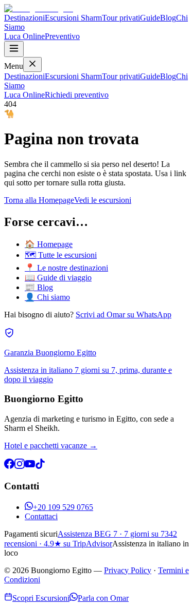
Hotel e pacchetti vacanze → (50, 445)
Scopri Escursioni (40, 598)
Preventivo (62, 36)
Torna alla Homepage (39, 200)
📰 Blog (39, 287)
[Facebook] (9, 466)
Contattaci (41, 516)
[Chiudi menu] (32, 64)
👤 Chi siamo (47, 297)
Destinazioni (24, 17)
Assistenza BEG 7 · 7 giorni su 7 (111, 533)
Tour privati (121, 17)
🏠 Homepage (49, 244)
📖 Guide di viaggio (58, 277)
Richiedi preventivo (77, 94)
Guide (150, 17)
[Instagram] (19, 466)
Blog (168, 17)
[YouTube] (30, 466)
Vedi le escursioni (102, 200)
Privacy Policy (127, 570)
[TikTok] (40, 466)
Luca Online (24, 36)
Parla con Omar (103, 598)
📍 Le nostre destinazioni (66, 267)
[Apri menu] (14, 49)
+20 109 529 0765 (63, 507)
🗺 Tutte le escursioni (61, 255)
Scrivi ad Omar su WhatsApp (123, 314)
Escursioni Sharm (73, 17)
